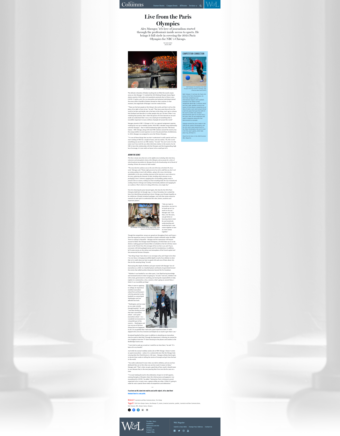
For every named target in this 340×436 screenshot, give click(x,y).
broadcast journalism (168, 403)
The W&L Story (151, 421)
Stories (158, 6)
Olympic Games (143, 406)
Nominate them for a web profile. (137, 393)
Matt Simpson (131, 406)
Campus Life (150, 430)
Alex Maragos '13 (154, 403)
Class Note (180, 427)
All (183, 6)
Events (172, 6)
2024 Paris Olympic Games (142, 403)
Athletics (149, 428)
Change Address (196, 427)
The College (159, 400)
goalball (177, 403)
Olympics (150, 406)
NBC (137, 406)
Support (150, 432)
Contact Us (208, 427)
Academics (149, 423)
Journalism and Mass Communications (145, 400)
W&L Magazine (179, 422)
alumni (161, 403)
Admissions (152, 426)
